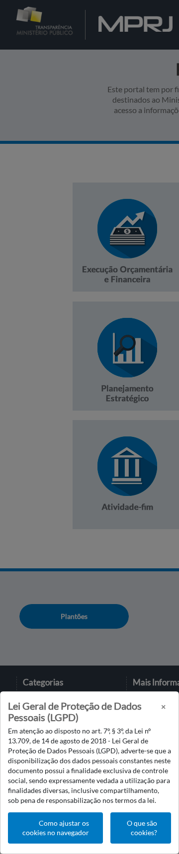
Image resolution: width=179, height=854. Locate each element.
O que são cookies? (142, 828)
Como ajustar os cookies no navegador (55, 828)
